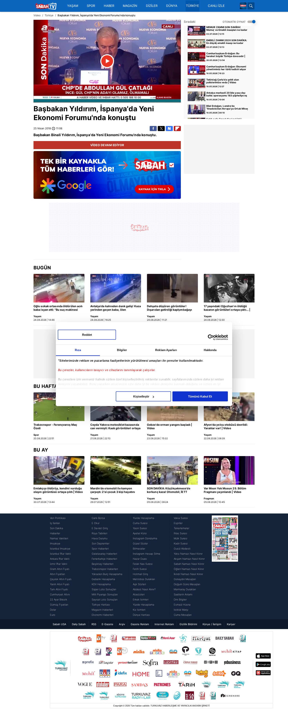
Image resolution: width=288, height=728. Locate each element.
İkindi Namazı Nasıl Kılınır (188, 574)
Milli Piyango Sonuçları (105, 594)
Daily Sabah (79, 624)
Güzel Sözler (140, 543)
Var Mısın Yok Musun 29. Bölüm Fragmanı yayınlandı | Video (225, 490)
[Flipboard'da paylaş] (177, 128)
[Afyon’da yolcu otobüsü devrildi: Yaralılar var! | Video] (229, 406)
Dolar (53, 609)
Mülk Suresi (180, 538)
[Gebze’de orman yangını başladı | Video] (172, 406)
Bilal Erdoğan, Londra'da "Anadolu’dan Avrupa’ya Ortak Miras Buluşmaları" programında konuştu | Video (227, 107)
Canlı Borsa (98, 518)
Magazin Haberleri (102, 609)
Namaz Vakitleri (59, 538)
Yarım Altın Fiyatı (59, 584)
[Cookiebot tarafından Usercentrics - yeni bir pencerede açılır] (211, 337)
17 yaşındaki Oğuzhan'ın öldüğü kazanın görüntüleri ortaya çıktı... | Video (227, 308)
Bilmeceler (139, 548)
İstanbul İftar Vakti (60, 553)
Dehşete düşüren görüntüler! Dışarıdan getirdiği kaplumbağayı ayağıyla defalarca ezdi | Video (169, 308)
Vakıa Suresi (181, 518)
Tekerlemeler (181, 528)
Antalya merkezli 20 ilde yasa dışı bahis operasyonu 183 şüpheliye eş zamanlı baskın (226, 94)
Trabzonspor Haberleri (105, 568)
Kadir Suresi (181, 543)
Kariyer (231, 624)
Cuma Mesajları (183, 614)
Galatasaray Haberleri (104, 553)
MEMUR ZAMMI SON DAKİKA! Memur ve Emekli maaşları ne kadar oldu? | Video (226, 29)
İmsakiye (55, 543)
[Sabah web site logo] (243, 6)
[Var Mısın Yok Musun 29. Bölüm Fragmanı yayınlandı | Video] (229, 470)
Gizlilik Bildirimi (188, 624)
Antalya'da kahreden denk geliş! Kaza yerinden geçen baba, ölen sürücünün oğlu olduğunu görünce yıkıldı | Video (115, 308)
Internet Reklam (164, 624)
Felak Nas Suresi (143, 563)
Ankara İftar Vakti (60, 558)
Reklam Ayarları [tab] (166, 350)
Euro (52, 614)
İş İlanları (55, 523)
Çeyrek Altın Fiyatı (61, 579)
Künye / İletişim (212, 624)
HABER (109, 6)
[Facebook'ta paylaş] (153, 128)
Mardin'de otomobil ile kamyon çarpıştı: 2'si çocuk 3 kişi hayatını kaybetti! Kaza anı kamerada (112, 490)
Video (37, 15)
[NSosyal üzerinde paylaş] (169, 128)
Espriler (178, 523)
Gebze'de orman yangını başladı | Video (169, 426)
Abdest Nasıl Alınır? (144, 589)
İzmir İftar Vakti (58, 563)
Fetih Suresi (140, 568)
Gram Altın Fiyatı (59, 568)
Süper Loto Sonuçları (104, 589)
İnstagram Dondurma (145, 538)
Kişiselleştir (141, 396)
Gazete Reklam (140, 624)
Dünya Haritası (141, 614)
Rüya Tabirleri (99, 533)
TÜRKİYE (192, 6)
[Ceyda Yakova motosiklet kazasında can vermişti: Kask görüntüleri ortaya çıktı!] (115, 406)
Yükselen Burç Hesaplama (107, 574)
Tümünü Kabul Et (200, 396)
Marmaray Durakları (185, 589)
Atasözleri (139, 594)
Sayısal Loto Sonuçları (105, 599)
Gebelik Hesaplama (103, 579)
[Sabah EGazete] (225, 566)
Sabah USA (59, 624)
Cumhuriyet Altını (60, 594)
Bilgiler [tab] (122, 350)
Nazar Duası (140, 558)
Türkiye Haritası (101, 604)
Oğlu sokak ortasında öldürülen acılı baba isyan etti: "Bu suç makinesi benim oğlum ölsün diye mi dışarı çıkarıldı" (58, 308)
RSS (93, 624)
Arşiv (122, 624)
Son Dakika (56, 528)
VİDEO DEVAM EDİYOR (107, 145)
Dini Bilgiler (180, 599)
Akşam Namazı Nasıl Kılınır (189, 558)
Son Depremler (100, 543)
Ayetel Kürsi (140, 533)
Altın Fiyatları (57, 574)
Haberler (55, 533)
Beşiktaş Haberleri (102, 563)
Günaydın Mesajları (185, 579)
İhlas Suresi (180, 533)
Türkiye (49, 15)
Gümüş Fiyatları (59, 604)
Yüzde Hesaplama (143, 518)
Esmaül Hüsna (182, 604)
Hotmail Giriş (140, 574)
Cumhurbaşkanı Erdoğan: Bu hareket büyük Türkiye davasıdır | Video (225, 55)
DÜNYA (171, 6)
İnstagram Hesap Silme (146, 553)
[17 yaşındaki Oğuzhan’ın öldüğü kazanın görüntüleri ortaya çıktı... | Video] (229, 288)
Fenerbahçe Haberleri (104, 558)
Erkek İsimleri (141, 599)
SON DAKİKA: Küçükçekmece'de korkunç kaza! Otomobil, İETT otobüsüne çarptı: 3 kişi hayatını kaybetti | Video (168, 490)
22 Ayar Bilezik (58, 599)
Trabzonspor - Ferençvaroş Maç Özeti (55, 426)
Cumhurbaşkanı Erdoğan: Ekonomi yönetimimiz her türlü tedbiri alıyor (226, 68)
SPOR (91, 6)
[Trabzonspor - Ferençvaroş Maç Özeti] (59, 406)
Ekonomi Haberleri (102, 614)
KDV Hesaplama (101, 584)
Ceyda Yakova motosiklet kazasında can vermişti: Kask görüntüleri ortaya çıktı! (115, 426)
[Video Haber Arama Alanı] (250, 5)
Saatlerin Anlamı (183, 594)
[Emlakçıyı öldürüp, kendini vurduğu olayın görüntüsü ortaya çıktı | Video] (59, 470)
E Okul (95, 523)
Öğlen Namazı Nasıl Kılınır (189, 568)
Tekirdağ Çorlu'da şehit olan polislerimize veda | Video (222, 81)
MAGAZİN (130, 6)
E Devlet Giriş (100, 528)
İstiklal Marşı (181, 609)
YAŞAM (72, 6)
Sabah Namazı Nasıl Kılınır (189, 563)
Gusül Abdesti (182, 548)
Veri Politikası (58, 518)
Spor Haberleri (100, 548)
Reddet (87, 334)
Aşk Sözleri (139, 584)
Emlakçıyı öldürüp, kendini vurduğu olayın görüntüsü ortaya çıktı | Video (58, 490)
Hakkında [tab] (210, 350)
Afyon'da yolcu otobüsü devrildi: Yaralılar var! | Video (226, 426)
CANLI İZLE (216, 6)
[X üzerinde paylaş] (161, 128)
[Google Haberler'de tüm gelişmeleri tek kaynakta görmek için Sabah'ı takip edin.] (107, 177)
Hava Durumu (99, 538)
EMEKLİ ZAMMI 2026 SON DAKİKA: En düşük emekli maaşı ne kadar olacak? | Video (226, 42)
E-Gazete (107, 624)
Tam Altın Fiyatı (59, 589)
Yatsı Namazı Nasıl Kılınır (188, 553)
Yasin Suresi (140, 528)
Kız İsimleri (139, 609)
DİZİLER (152, 6)
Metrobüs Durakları (144, 579)
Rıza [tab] (78, 350)
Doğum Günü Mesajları (187, 584)
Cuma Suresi (140, 523)
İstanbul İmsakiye (60, 548)
